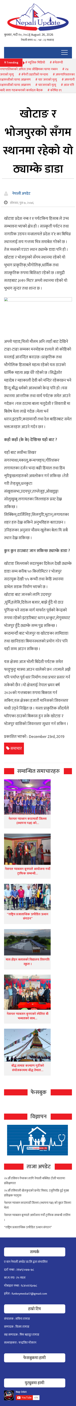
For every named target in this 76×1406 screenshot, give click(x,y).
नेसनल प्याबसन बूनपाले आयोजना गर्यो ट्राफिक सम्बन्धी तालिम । (37, 1218)
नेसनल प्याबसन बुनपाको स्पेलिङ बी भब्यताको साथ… (27, 1016)
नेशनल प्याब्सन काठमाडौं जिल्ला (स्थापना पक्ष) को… (28, 821)
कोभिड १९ (56, 90)
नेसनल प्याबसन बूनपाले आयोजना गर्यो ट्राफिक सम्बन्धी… (27, 871)
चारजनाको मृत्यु (47, 85)
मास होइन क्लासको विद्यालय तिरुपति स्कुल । (27, 962)
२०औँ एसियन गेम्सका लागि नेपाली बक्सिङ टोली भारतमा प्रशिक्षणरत (34, 1181)
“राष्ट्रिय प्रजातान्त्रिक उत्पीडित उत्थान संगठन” (27, 917)
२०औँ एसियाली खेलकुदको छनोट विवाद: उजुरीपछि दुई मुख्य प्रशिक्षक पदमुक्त (36, 1193)
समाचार (16, 748)
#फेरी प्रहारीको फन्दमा (34, 74)
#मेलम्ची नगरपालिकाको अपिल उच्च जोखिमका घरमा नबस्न (31, 66)
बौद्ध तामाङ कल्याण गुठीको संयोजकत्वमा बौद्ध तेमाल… (27, 1068)
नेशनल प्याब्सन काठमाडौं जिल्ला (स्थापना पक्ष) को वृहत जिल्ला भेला (37, 1205)
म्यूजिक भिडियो (36, 62)
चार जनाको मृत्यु (47, 79)
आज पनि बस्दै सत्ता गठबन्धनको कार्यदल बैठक (37, 87)
